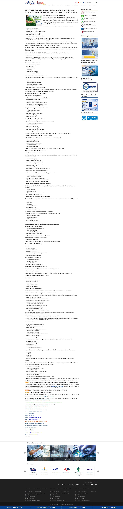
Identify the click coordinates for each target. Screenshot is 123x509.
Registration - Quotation (57, 386)
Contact (95, 4)
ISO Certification (75, 4)
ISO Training (67, 4)
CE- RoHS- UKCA (83, 4)
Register (89, 4)
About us (53, 4)
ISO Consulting (60, 4)
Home (49, 4)
